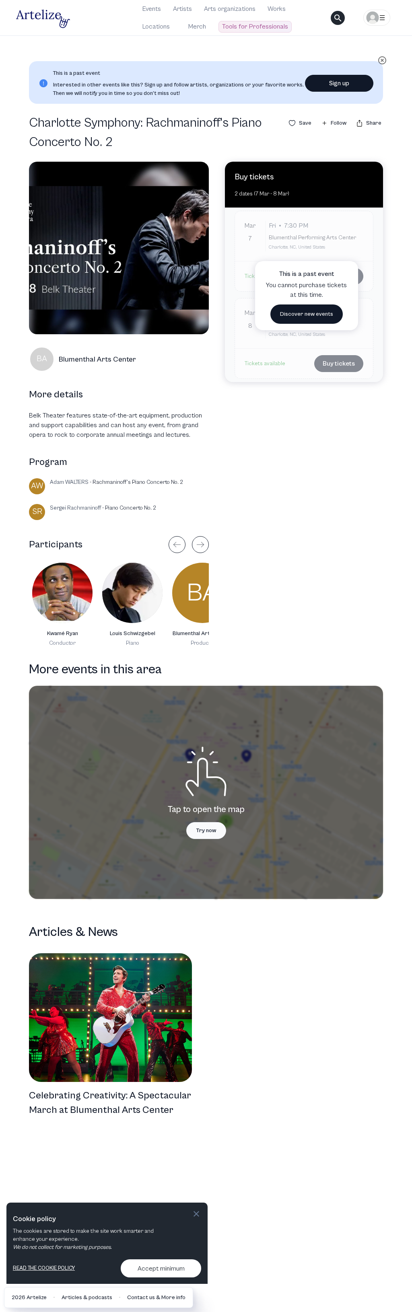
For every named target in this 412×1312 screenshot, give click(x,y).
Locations (156, 26)
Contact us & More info (156, 1297)
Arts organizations (229, 8)
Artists (182, 8)
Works (277, 8)
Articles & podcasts (87, 1297)
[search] (338, 18)
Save (305, 123)
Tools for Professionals (255, 26)
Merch (197, 26)
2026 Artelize (29, 1297)
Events (151, 8)
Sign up (339, 83)
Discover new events (306, 314)
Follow (338, 123)
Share (373, 123)
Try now (206, 830)
